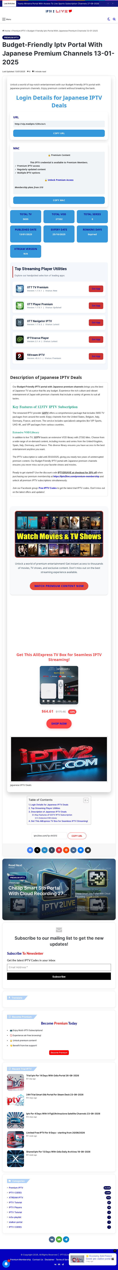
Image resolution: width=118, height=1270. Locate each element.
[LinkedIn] (44, 850)
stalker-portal (15, 1222)
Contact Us (37, 1259)
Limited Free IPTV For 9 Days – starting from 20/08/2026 (55, 1132)
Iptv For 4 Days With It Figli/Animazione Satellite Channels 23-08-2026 (63, 1113)
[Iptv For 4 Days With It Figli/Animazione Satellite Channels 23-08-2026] (15, 1120)
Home (7, 30)
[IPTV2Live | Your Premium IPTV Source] (59, 11)
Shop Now (59, 723)
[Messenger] (81, 850)
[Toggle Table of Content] (84, 800)
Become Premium (59, 1052)
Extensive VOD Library (48, 818)
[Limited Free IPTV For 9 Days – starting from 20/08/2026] (15, 1139)
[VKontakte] (73, 850)
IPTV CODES (15, 1192)
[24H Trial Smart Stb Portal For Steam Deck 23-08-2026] (15, 1101)
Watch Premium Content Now (59, 586)
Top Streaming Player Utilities (45, 808)
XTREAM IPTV (16, 1197)
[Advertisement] (59, 626)
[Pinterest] (59, 850)
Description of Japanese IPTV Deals (49, 811)
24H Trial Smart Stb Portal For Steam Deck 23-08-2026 (54, 1094)
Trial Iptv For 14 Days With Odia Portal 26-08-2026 (52, 1075)
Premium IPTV (19, 30)
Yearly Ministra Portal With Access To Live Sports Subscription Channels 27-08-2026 (58, 3)
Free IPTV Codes (48, 488)
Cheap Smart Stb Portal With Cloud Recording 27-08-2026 (37, 890)
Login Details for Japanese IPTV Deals (49, 804)
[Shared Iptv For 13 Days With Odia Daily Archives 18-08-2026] (15, 1158)
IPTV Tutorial (15, 1202)
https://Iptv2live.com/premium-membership (76, 476)
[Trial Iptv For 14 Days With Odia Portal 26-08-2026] (15, 1082)
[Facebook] (30, 850)
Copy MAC (59, 200)
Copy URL (59, 133)
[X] (37, 850)
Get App (96, 289)
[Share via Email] (88, 850)
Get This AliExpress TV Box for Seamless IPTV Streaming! (59, 821)
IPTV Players (15, 1207)
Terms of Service (64, 1259)
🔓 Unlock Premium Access (59, 179)
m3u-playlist (15, 1217)
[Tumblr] (52, 850)
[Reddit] (66, 850)
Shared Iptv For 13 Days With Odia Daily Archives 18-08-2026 (58, 1151)
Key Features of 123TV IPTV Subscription (53, 815)
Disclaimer (49, 1259)
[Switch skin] (108, 19)
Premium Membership (20, 1259)
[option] (59, 889)
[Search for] (114, 19)
